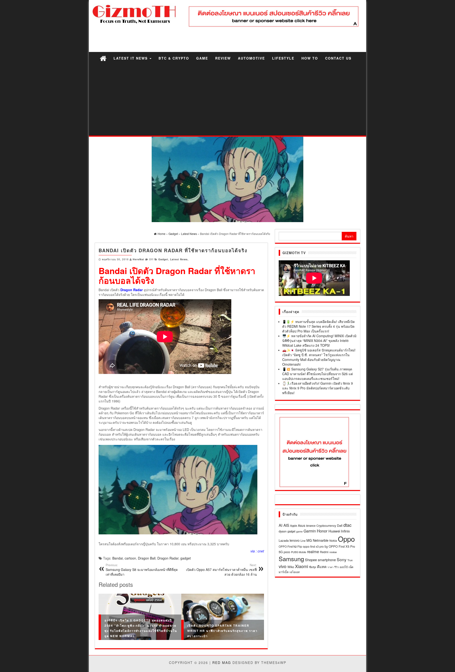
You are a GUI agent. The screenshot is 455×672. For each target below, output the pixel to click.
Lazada (284, 540)
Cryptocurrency (326, 525)
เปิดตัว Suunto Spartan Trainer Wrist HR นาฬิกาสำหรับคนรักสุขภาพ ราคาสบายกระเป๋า (222, 630)
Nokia (333, 540)
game (299, 531)
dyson (283, 531)
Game (202, 58)
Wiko (290, 567)
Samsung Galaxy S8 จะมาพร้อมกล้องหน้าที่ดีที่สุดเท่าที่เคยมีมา (142, 570)
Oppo (346, 539)
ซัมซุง (312, 567)
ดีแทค (322, 566)
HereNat (138, 259)
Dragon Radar (167, 558)
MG (309, 540)
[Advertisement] (227, 100)
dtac (347, 525)
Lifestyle (283, 58)
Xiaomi (301, 566)
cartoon (130, 558)
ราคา (330, 567)
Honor (322, 531)
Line (302, 540)
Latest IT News (131, 58)
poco (287, 552)
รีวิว (336, 567)
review (333, 552)
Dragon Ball (146, 558)
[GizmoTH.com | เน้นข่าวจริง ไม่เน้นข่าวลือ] (103, 58)
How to (309, 58)
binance (310, 525)
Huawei (334, 530)
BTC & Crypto (174, 58)
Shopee (311, 559)
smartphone (327, 559)
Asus (301, 525)
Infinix (345, 530)
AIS (286, 525)
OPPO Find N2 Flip (290, 546)
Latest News (179, 259)
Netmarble (320, 540)
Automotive (251, 58)
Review (223, 58)
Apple (293, 525)
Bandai (117, 558)
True (350, 560)
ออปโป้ (344, 567)
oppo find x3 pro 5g (315, 546)
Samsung (291, 558)
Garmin (310, 531)
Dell (339, 525)
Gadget (163, 259)
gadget (185, 558)
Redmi (324, 552)
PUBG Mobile (298, 552)
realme (313, 551)
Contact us (338, 58)
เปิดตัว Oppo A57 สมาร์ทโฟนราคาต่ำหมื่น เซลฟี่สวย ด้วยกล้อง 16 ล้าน (221, 570)
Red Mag (221, 662)
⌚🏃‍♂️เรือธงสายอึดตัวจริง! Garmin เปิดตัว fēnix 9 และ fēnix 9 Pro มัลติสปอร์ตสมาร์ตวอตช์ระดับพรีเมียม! (317, 388)
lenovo (295, 540)
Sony (341, 559)
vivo (283, 566)
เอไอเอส (295, 572)
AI (280, 525)
